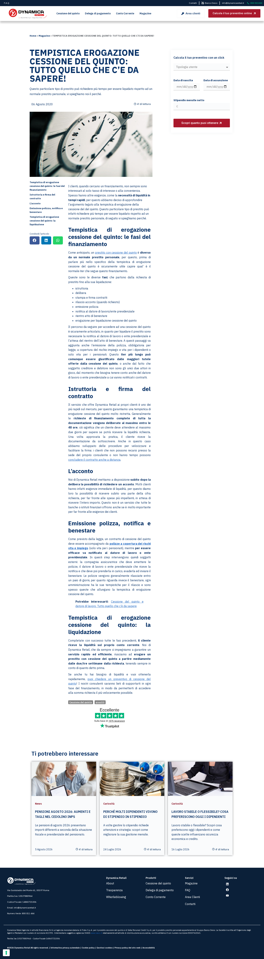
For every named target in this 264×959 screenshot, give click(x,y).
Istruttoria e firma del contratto (42, 196)
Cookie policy (88, 947)
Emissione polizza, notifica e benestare (46, 210)
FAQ (187, 890)
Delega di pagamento (98, 13)
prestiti (100, 702)
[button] (35, 240)
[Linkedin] (227, 884)
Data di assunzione (215, 80)
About (110, 883)
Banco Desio (211, 3)
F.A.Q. (7, 3)
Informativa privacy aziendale (65, 947)
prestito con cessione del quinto (116, 252)
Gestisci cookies (105, 947)
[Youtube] (227, 895)
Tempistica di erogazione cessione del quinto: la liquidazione (44, 220)
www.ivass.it (96, 933)
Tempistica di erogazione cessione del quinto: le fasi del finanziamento (47, 186)
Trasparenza (114, 890)
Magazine (145, 13)
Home (33, 35)
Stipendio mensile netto (188, 100)
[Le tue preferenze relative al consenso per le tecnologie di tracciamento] (6, 952)
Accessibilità (148, 947)
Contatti (193, 3)
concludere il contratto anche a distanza (94, 459)
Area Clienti (192, 897)
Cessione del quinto (68, 13)
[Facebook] (227, 890)
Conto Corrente (125, 13)
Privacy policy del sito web (127, 947)
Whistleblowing (116, 897)
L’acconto (35, 203)
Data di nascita (183, 80)
